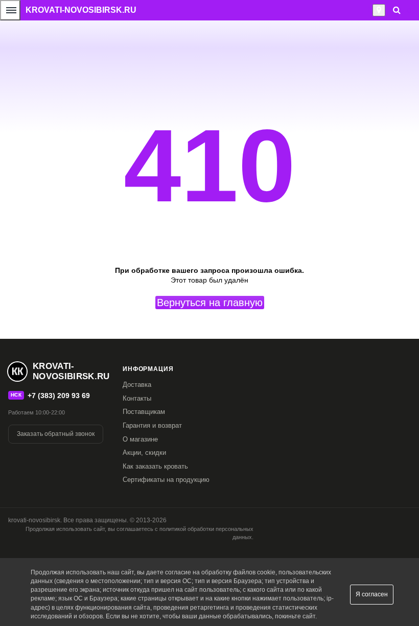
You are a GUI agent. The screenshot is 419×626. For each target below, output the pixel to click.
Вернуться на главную (210, 302)
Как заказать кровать (155, 466)
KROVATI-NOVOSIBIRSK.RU (81, 10)
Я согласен (372, 594)
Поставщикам (144, 411)
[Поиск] (397, 10)
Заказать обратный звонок (56, 433)
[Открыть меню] (10, 10)
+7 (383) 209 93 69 (59, 395)
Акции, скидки (144, 452)
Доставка (137, 384)
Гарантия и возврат (152, 425)
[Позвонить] (370, 10)
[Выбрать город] (379, 10)
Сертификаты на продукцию (166, 479)
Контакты (137, 398)
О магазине (140, 439)
